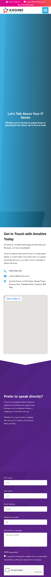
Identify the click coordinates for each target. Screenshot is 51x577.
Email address (10, 504)
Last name (8, 491)
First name (8, 478)
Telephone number (11, 517)
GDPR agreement (11, 552)
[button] (45, 10)
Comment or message (13, 530)
